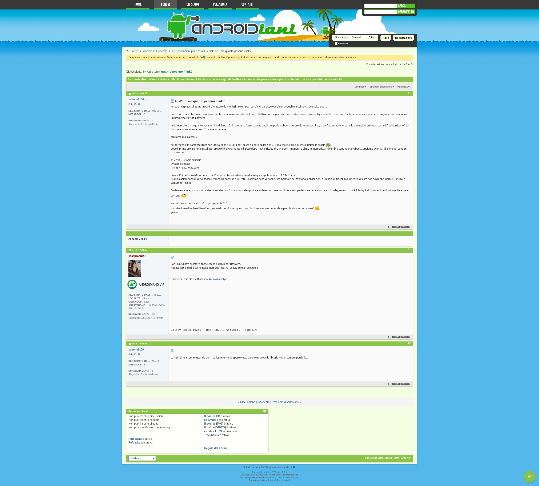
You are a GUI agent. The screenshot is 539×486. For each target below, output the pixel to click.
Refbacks (134, 442)
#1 (409, 93)
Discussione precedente (255, 402)
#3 (409, 343)
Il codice (209, 423)
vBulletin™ (269, 472)
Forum (165, 4)
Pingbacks (135, 438)
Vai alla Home (392, 458)
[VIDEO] (220, 427)
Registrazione (403, 37)
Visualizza (402, 86)
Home (138, 4)
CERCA (402, 6)
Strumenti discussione (381, 86)
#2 (409, 249)
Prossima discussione (285, 402)
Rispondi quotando (401, 227)
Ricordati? (343, 43)
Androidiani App (217, 279)
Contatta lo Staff (374, 458)
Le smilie (210, 419)
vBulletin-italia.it (282, 480)
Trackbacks (211, 435)
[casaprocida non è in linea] (134, 268)
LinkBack (359, 86)
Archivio (406, 458)
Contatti (247, 4)
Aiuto (386, 37)
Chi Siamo (193, 4)
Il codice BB (212, 416)
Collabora (220, 4)
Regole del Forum (216, 448)
